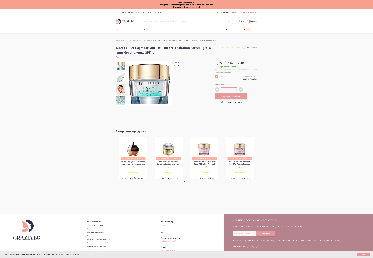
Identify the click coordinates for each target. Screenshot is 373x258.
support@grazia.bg (169, 250)
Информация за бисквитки (97, 246)
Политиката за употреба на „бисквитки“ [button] (66, 254)
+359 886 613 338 (251, 12)
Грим (187, 29)
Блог (162, 232)
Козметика (168, 29)
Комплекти (206, 29)
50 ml (221, 76)
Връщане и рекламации (95, 232)
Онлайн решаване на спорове (98, 243)
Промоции (247, 29)
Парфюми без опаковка (143, 29)
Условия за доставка (95, 225)
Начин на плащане (93, 229)
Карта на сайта (93, 250)
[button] (184, 181)
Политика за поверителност (98, 239)
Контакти (225, 12)
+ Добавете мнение (249, 48)
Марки (226, 29)
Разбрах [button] (363, 254)
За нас (216, 12)
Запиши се (265, 233)
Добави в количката (231, 96)
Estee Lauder (178, 65)
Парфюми (119, 29)
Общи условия (92, 236)
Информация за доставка (232, 102)
